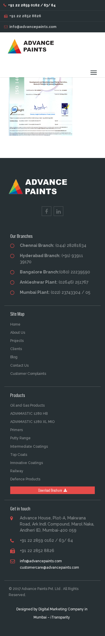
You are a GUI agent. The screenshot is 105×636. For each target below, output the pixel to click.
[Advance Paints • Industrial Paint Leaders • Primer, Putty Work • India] (33, 49)
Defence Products (25, 479)
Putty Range (20, 438)
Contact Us (19, 365)
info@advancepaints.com (32, 27)
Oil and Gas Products (27, 405)
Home (15, 324)
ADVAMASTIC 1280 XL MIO (32, 422)
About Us (17, 333)
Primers (16, 430)
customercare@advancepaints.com (49, 567)
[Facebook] (46, 211)
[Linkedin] (58, 211)
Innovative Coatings (26, 463)
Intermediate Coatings (29, 447)
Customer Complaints (28, 374)
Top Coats (18, 455)
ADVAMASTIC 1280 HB (29, 414)
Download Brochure (50, 490)
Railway (16, 471)
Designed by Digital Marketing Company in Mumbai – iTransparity (52, 613)
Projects (17, 341)
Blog (14, 357)
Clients (16, 349)
